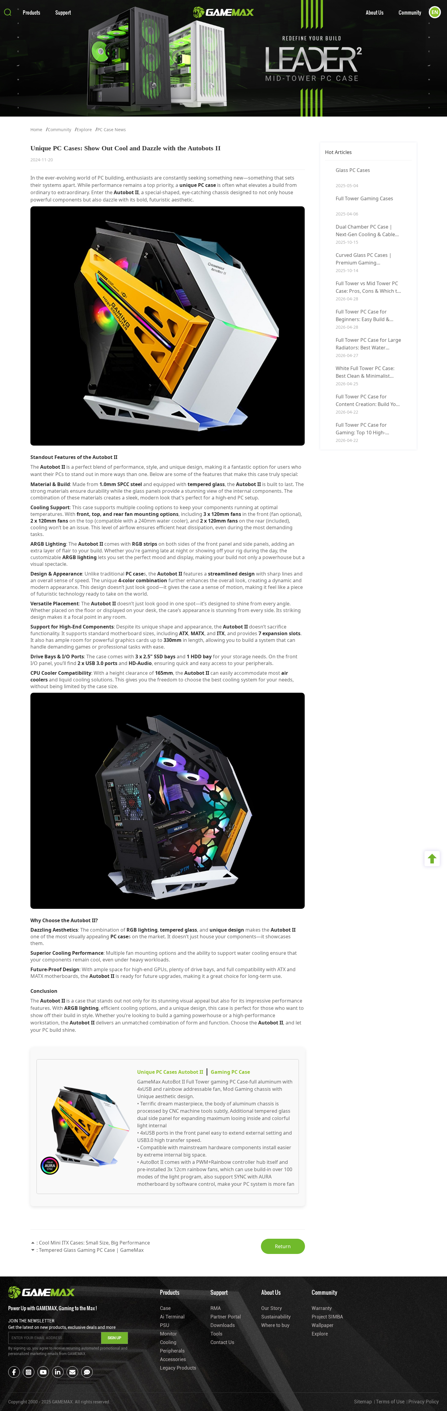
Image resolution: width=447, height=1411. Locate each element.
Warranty (322, 1308)
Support (63, 12)
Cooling (168, 1342)
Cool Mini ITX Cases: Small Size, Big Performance (94, 1242)
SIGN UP (114, 1338)
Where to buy (275, 1325)
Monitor (168, 1334)
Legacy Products (178, 1368)
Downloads (222, 1325)
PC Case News (111, 129)
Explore (84, 129)
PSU (164, 1325)
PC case (207, 185)
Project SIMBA (327, 1317)
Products (31, 12)
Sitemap (363, 1402)
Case (165, 1308)
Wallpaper (323, 1325)
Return (283, 1246)
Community (410, 12)
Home (36, 129)
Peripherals (172, 1351)
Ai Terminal (172, 1317)
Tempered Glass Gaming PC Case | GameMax (91, 1250)
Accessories (173, 1359)
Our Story (271, 1308)
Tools (216, 1334)
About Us (374, 12)
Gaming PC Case (230, 1072)
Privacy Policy (423, 1402)
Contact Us (222, 1342)
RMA (215, 1308)
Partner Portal (225, 1317)
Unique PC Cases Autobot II (170, 1072)
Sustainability (276, 1317)
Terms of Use (390, 1402)
